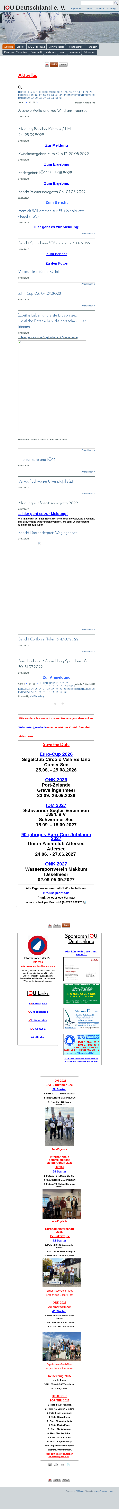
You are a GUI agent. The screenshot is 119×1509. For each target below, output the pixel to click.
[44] (32, 98)
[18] (78, 92)
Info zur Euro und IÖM (36, 460)
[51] (60, 98)
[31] (56, 95)
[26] (36, 95)
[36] (77, 95)
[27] (40, 95)
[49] (52, 98)
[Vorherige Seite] (26, 102)
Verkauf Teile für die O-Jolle (39, 272)
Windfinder (37, 1037)
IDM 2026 (38, 962)
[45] (36, 98)
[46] (40, 98)
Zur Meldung (56, 145)
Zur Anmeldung (57, 677)
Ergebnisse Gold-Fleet (60, 1290)
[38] (85, 95)
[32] (60, 95)
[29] (48, 95)
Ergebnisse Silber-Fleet (59, 1294)
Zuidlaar (53, 1307)
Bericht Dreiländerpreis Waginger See (47, 533)
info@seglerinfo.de (56, 893)
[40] (93, 95)
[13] (58, 92)
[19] (82, 92)
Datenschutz (90, 52)
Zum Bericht (57, 202)
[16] (70, 92)
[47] (44, 98)
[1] (19, 92)
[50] (56, 98)
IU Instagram (38, 1003)
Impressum (76, 8)
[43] (28, 98)
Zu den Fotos (57, 263)
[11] (50, 92)
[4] (28, 92)
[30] (52, 95)
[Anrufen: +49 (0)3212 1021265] (85, 902)
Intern (62, 52)
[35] (73, 95)
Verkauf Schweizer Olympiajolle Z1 (45, 482)
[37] (81, 95)
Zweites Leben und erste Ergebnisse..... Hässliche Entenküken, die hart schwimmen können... (52, 321)
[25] (32, 95)
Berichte (21, 47)
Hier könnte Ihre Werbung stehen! (81, 953)
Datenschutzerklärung (105, 8)
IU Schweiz (38, 1028)
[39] (89, 95)
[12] (54, 92)
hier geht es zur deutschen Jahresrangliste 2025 (59, 1455)
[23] (24, 95)
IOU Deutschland (36, 47)
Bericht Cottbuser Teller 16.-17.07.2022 (48, 639)
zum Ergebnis (59, 1221)
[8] (40, 92)
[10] (46, 92)
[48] (48, 98)
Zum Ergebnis (56, 164)
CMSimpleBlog (37, 696)
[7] (37, 92)
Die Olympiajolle (56, 47)
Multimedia (51, 52)
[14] (62, 92)
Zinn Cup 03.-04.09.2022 (39, 294)
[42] (24, 98)
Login (111, 1491)
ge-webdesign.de (100, 1491)
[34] (69, 95)
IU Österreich (38, 1020)
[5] (31, 92)
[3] (25, 92)
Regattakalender (75, 47)
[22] (20, 95)
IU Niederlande (38, 1011)
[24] (28, 95)
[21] (90, 92)
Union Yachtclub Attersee (56, 843)
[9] (43, 92)
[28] (44, 95)
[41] (20, 98)
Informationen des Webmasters (38, 966)
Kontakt (88, 8)
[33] (64, 95)
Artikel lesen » (88, 233)
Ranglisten (92, 47)
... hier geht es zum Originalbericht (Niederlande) (48, 337)
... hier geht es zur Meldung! (43, 513)
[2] (22, 92)
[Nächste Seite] (37, 102)
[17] (74, 92)
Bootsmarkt (36, 52)
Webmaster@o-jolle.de (32, 727)
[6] (34, 92)
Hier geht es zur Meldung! (57, 227)
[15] (66, 92)
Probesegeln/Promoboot (15, 52)
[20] (86, 92)
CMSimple (80, 1491)
